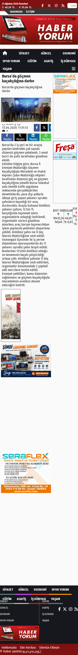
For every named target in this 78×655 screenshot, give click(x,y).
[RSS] (63, 6)
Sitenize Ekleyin (49, 647)
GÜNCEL (46, 53)
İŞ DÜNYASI (68, 61)
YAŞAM (7, 69)
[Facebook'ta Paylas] (37, 128)
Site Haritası (28, 647)
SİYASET (24, 53)
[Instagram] (56, 6)
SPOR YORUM (11, 61)
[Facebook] (43, 6)
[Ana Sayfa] (5, 53)
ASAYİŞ (48, 61)
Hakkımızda (16, 11)
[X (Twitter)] (49, 6)
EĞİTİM (32, 61)
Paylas (7, 139)
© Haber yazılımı (11, 651)
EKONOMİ (69, 53)
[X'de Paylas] (44, 128)
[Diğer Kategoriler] (73, 69)
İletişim (30, 11)
